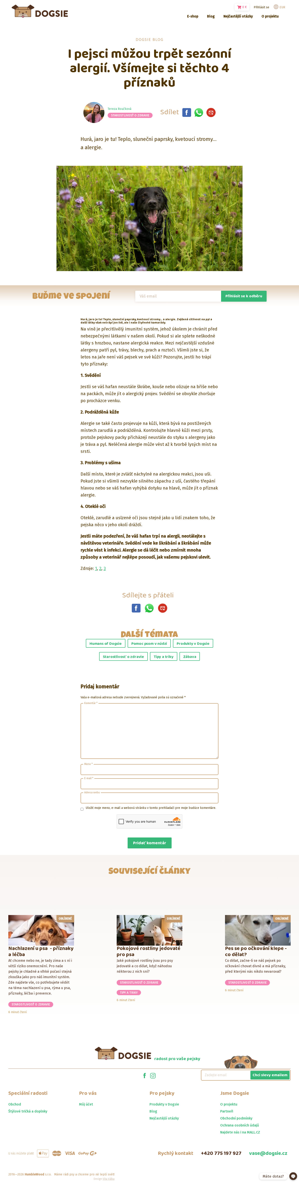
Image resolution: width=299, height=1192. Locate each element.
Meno (88, 764)
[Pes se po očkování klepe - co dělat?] (258, 930)
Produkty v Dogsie (193, 644)
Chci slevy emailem (270, 1075)
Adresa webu (92, 792)
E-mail (88, 778)
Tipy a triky (164, 657)
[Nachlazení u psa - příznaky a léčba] (41, 930)
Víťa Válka (108, 1178)
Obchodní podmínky (236, 1118)
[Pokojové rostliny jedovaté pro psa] (150, 930)
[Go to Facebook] (144, 1075)
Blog (153, 1111)
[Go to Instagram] (153, 1075)
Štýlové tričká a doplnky (27, 1111)
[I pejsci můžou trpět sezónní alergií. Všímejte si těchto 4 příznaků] (186, 112)
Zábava (189, 657)
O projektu (228, 1104)
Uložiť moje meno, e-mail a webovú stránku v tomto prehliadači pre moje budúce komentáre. (151, 808)
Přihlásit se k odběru (243, 296)
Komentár (90, 703)
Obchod (14, 1104)
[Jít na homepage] (40, 11)
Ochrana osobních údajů (239, 1125)
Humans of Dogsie (106, 644)
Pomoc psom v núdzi (149, 644)
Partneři (226, 1111)
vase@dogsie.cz (268, 1153)
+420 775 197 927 (221, 1153)
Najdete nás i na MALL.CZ (240, 1132)
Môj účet (86, 1104)
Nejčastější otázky (164, 1118)
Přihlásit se (261, 7)
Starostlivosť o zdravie (130, 115)
